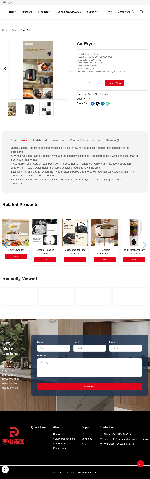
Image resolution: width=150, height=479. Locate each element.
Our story (58, 434)
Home (5, 30)
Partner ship (59, 448)
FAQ (83, 434)
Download (86, 439)
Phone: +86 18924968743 (117, 434)
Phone (112, 342)
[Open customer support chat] (5, 469)
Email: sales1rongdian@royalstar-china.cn (126, 439)
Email (76, 342)
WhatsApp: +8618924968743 (119, 444)
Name (40, 342)
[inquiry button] (141, 12)
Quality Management (64, 439)
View (16, 256)
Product (15, 30)
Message (41, 355)
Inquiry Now (114, 83)
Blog (83, 443)
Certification (59, 443)
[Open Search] (133, 12)
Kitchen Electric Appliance (99, 94)
